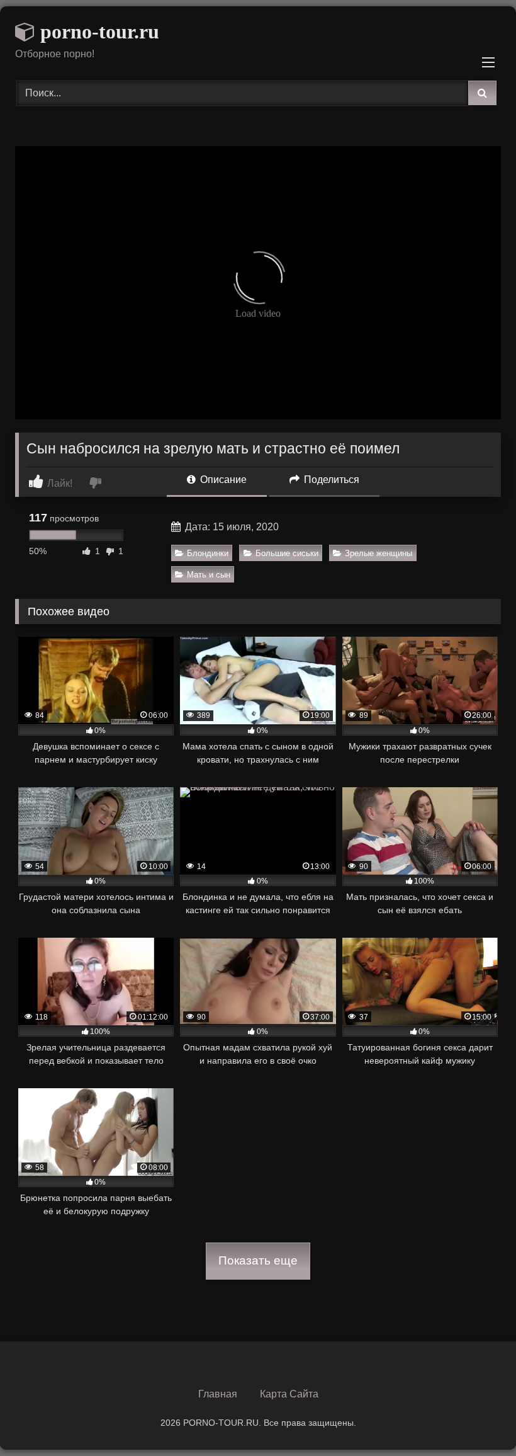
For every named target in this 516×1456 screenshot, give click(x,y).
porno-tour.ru (97, 31)
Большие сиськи (286, 553)
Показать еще (258, 1260)
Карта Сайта (289, 1394)
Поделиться (330, 479)
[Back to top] (477, 1418)
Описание (222, 479)
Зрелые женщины (378, 553)
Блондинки (207, 553)
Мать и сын (208, 574)
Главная (217, 1394)
